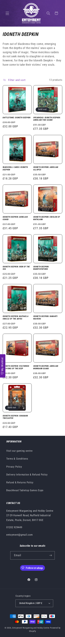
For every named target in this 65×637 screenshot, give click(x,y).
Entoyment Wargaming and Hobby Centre (30, 628)
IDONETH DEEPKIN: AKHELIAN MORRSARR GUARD (45, 367)
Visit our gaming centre (19, 450)
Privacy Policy (14, 466)
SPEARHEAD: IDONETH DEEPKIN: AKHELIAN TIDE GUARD (46, 119)
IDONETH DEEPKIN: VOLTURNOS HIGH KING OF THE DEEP (16, 367)
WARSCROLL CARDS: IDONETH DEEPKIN (15, 168)
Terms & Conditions (17, 458)
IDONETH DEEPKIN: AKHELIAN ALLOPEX (45, 168)
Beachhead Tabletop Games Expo (24, 490)
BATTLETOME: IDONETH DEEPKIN (16, 118)
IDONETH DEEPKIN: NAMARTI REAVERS (45, 317)
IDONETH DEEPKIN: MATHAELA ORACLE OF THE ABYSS (15, 317)
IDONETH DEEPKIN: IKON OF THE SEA (16, 268)
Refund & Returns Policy (19, 482)
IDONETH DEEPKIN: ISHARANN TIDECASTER (15, 417)
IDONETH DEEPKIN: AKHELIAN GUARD (15, 218)
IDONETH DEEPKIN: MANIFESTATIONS (41, 268)
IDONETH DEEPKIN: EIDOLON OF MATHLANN (46, 218)
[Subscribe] (51, 555)
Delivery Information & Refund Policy (27, 474)
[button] (7, 13)
